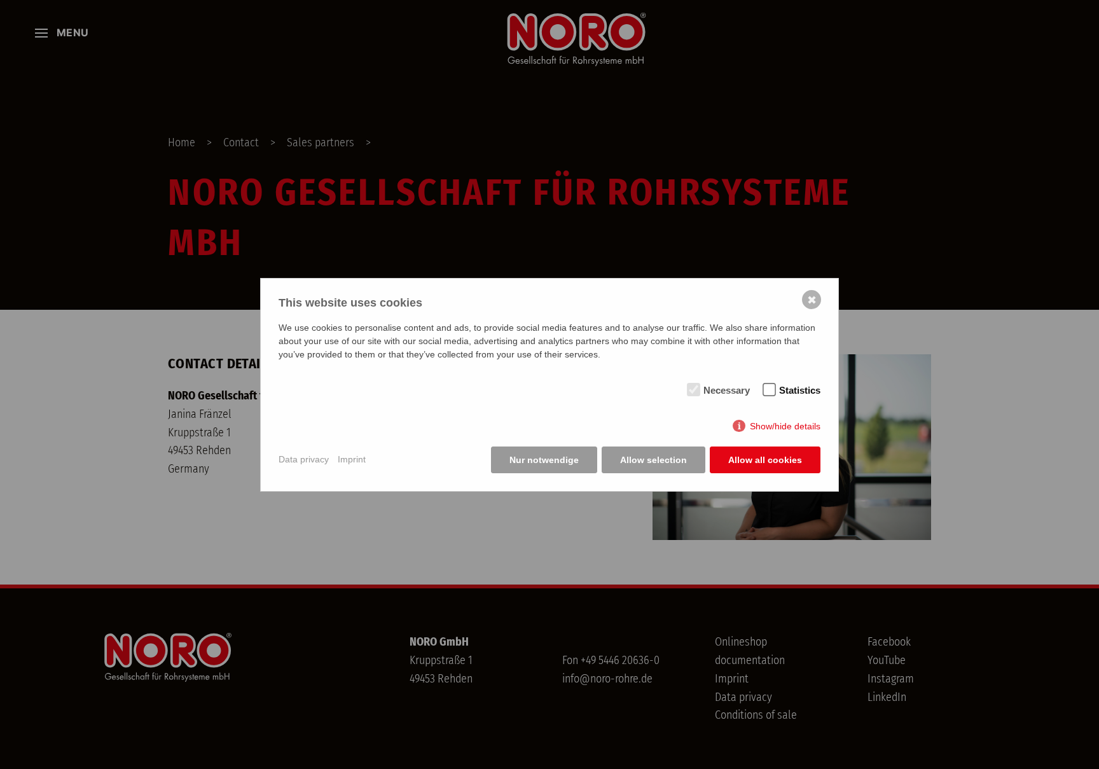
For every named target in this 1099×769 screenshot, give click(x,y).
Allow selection (653, 460)
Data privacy (304, 459)
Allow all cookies (765, 460)
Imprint (352, 459)
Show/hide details (785, 426)
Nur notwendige (544, 460)
